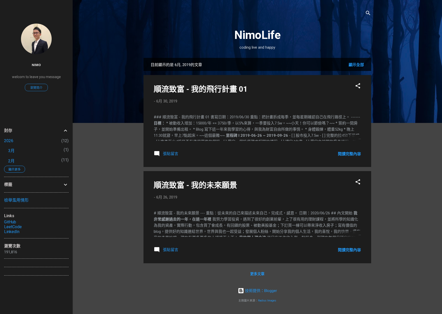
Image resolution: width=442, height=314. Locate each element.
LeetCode (13, 226)
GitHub (10, 221)
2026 (8, 140)
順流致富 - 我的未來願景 (195, 185)
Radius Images (267, 300)
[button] (358, 87)
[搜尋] (368, 14)
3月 (11, 150)
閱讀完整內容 (349, 154)
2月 (11, 161)
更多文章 (257, 274)
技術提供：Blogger (260, 290)
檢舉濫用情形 (16, 200)
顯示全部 (356, 64)
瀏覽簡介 (36, 88)
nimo (36, 65)
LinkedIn (11, 231)
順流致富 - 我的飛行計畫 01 (201, 89)
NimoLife (257, 35)
